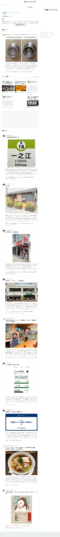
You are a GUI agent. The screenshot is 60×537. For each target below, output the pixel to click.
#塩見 (14, 440)
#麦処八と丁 (7, 484)
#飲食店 (32, 177)
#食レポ (15, 178)
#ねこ (15, 527)
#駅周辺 (28, 177)
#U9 (18, 71)
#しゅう (6, 224)
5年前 (16, 445)
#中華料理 (34, 272)
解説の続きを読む (19, 24)
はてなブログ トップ (6, 4)
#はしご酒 (13, 357)
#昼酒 (21, 357)
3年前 (14, 318)
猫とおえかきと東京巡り (9, 490)
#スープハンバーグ (12, 224)
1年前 (8, 35)
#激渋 (36, 357)
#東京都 (24, 177)
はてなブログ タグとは (44, 34)
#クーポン (22, 313)
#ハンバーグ (31, 223)
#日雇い (6, 440)
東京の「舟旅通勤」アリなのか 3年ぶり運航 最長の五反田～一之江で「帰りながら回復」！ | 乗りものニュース (7, 83)
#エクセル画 (7, 357)
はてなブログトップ (44, 35)
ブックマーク (4, 80)
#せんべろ (17, 357)
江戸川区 (6, 21)
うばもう (6, 362)
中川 (34, 23)
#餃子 (6, 273)
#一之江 (6, 71)
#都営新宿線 (12, 177)
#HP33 (27, 71)
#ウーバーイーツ (8, 404)
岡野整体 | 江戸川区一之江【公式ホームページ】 (32, 82)
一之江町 (19, 21)
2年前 (13, 135)
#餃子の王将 (29, 272)
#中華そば (16, 484)
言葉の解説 (5, 12)
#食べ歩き (11, 178)
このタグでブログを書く (53, 9)
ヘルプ (49, 34)
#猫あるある (7, 527)
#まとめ (6, 178)
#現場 (20, 440)
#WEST (30, 71)
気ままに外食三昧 (8, 135)
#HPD (21, 71)
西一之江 (24, 21)
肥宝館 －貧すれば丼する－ (9, 445)
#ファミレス (17, 313)
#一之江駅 (11, 71)
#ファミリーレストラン (9, 313)
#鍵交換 (15, 71)
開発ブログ (53, 34)
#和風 (18, 527)
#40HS (24, 71)
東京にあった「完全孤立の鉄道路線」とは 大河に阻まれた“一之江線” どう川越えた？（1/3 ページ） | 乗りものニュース (32, 98)
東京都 (3, 21)
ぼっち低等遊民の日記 (8, 410)
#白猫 (12, 527)
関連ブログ (17, 12)
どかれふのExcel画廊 (8, 318)
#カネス (32, 357)
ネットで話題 (11, 12)
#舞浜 (17, 440)
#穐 (6, 223)
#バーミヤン (7, 311)
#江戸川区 (21, 177)
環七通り (16, 23)
